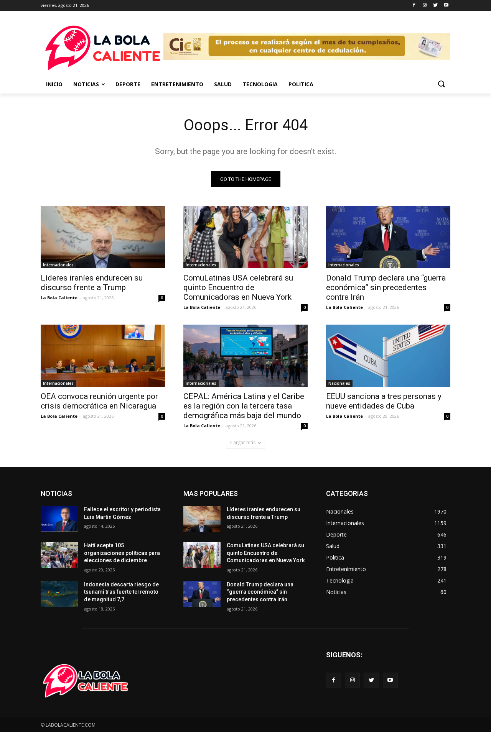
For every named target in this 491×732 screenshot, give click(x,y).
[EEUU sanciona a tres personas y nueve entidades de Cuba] (388, 356)
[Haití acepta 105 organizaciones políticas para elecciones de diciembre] (59, 555)
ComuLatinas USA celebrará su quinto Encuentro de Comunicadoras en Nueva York (238, 287)
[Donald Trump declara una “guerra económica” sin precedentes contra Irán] (388, 237)
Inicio (54, 84)
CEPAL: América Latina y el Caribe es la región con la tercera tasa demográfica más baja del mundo (243, 406)
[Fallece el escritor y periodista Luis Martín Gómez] (59, 519)
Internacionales (58, 265)
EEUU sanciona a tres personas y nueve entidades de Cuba (384, 401)
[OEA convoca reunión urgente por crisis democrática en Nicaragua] (103, 356)
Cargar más (242, 442)
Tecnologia (260, 84)
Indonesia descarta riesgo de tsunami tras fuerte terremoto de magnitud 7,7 (121, 591)
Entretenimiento (177, 84)
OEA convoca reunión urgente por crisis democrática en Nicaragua (99, 401)
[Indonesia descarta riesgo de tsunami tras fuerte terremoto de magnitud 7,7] (59, 594)
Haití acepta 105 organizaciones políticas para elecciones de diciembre (122, 552)
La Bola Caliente (59, 297)
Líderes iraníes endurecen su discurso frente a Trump (92, 282)
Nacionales (339, 383)
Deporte (127, 84)
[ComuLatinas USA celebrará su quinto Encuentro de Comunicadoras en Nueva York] (245, 237)
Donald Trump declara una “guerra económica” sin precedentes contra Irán (386, 287)
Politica (300, 84)
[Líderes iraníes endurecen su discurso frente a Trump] (103, 237)
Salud (223, 84)
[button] (441, 84)
